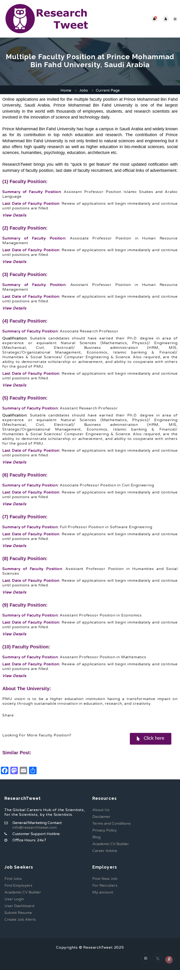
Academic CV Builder (110, 844)
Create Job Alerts (20, 919)
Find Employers (18, 885)
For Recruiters (104, 885)
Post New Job (104, 878)
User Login (14, 899)
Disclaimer (101, 816)
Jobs (83, 90)
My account (102, 892)
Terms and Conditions (111, 823)
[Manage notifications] (169, 959)
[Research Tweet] (47, 18)
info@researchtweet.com (34, 827)
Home (65, 90)
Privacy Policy (104, 830)
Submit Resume (18, 912)
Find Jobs (13, 878)
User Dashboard (19, 906)
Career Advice (104, 850)
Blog (96, 837)
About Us (100, 810)
